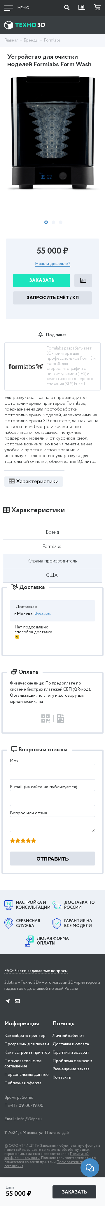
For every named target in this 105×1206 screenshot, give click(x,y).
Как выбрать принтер (25, 1036)
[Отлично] (33, 841)
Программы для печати (26, 1044)
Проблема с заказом (72, 1061)
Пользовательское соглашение (23, 1064)
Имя (14, 760)
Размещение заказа (71, 1069)
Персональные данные (26, 1074)
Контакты (61, 1077)
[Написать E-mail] (17, 1002)
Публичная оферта (22, 1083)
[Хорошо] (28, 841)
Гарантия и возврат (70, 1052)
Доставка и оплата (70, 1044)
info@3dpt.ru (29, 1119)
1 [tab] (46, 222)
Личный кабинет (68, 1036)
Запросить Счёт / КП (53, 298)
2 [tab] (53, 222)
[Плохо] (17, 841)
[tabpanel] (52, 134)
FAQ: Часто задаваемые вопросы (36, 971)
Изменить (42, 614)
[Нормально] (23, 841)
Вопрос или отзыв (28, 813)
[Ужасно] (12, 841)
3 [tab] (60, 222)
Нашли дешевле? (52, 264)
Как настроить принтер (27, 1052)
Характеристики (37, 481)
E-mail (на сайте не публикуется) (43, 787)
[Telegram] (7, 1002)
